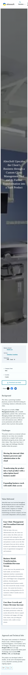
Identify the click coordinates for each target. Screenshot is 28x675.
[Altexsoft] (8, 4)
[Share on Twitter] (8, 388)
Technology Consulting (12, 354)
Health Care (10, 349)
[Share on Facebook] (12, 388)
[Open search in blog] (20, 2)
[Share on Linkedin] (15, 388)
